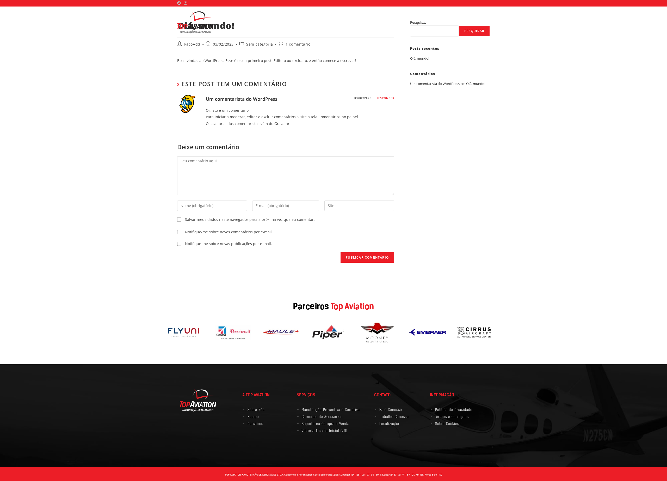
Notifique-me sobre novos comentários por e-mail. (229, 231)
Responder (385, 98)
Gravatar (281, 123)
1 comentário (298, 44)
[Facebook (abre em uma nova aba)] (179, 3)
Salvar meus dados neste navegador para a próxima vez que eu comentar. (250, 219)
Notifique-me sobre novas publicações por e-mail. (228, 243)
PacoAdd (192, 44)
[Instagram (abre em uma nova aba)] (185, 3)
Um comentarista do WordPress (241, 99)
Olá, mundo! (419, 58)
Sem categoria (259, 44)
